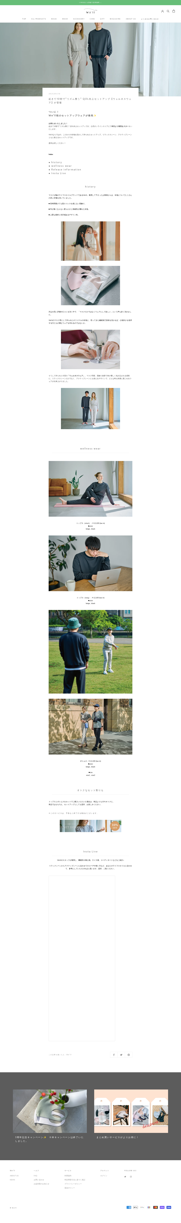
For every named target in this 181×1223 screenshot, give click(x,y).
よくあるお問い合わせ (150, 19)
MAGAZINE (115, 19)
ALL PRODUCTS (38, 19)
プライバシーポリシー (73, 1184)
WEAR (65, 19)
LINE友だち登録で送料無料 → (90, 2)
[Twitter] (125, 1176)
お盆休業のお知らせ (41, 1184)
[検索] (168, 11)
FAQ (35, 1176)
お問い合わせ (39, 1180)
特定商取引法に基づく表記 (75, 1180)
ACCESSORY (79, 19)
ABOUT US (131, 19)
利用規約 (68, 1176)
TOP (24, 19)
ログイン (103, 1176)
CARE (92, 19)
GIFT (102, 19)
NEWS (12, 1180)
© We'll (13, 1208)
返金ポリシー (70, 1188)
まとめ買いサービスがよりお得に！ (117, 1137)
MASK (54, 19)
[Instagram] (131, 1176)
